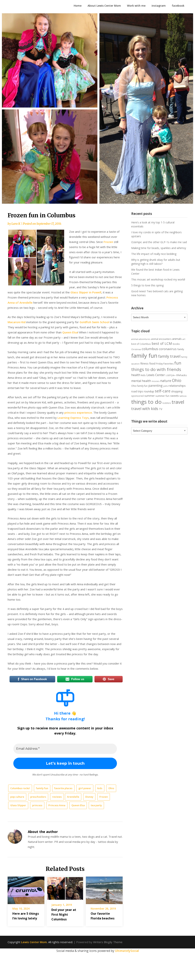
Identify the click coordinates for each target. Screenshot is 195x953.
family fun (42, 788)
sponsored (137, 395)
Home (78, 5)
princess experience (78, 412)
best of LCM (162, 343)
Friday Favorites (164, 363)
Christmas (136, 349)
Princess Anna (56, 805)
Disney (89, 796)
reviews (57, 796)
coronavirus (168, 349)
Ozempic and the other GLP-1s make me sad (159, 242)
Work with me (136, 5)
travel (178, 402)
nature (165, 380)
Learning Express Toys (73, 418)
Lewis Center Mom (34, 942)
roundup (149, 391)
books (176, 343)
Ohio (111, 788)
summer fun (162, 396)
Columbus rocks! (20, 788)
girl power (84, 788)
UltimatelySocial (127, 951)
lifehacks (181, 375)
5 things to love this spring (147, 285)
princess (37, 805)
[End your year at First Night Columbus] (65, 887)
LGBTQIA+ (171, 375)
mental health (141, 381)
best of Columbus (141, 343)
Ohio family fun (139, 385)
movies (155, 381)
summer (149, 396)
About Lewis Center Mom (104, 5)
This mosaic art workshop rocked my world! (158, 279)
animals (177, 339)
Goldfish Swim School (94, 322)
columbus (150, 348)
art (183, 339)
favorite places (63, 788)
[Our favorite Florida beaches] (104, 889)
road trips (137, 391)
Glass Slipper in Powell (85, 292)
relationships (177, 385)
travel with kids (144, 408)
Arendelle (73, 796)
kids (99, 788)
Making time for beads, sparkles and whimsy (158, 248)
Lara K (15, 223)
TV (160, 409)
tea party (96, 805)
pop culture (17, 796)
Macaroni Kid (17, 322)
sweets (174, 396)
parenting (155, 385)
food (152, 363)
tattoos (183, 396)
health (135, 375)
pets (165, 385)
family (180, 349)
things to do (146, 401)
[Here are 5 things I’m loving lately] (26, 889)
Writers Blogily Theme (107, 942)
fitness (144, 363)
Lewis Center (155, 375)
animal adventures (140, 339)
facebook (178, 5)
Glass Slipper (18, 805)
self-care (162, 391)
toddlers (166, 403)
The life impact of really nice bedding (153, 254)
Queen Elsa (70, 332)
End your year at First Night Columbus (63, 914)
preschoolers (38, 796)
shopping (176, 391)
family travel (169, 356)
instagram (159, 5)
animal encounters (161, 339)
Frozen (108, 242)
